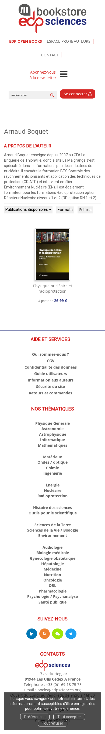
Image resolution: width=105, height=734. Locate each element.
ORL (52, 585)
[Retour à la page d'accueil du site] (52, 18)
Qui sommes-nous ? (50, 354)
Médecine (52, 569)
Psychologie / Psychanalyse (52, 596)
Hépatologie (52, 563)
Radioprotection (52, 495)
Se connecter (76, 93)
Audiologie (52, 547)
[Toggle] (63, 74)
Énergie (53, 485)
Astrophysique (52, 434)
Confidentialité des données (50, 367)
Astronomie (52, 428)
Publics (85, 209)
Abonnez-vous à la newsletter (43, 75)
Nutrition (52, 574)
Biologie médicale (52, 552)
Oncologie (52, 580)
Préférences (35, 717)
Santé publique (52, 602)
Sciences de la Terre (52, 525)
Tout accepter (69, 717)
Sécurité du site (50, 386)
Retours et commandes (50, 392)
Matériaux (52, 457)
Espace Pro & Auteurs (68, 41)
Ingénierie (52, 473)
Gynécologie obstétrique (52, 558)
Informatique (52, 439)
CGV (50, 360)
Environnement (52, 535)
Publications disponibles (27, 209)
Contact (49, 54)
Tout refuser (52, 723)
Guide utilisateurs (50, 373)
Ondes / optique (52, 462)
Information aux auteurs (51, 380)
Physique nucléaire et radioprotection (52, 288)
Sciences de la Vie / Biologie (52, 530)
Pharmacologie (52, 591)
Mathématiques (52, 445)
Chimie (52, 467)
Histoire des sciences (52, 508)
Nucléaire (52, 490)
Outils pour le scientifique (53, 512)
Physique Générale (52, 423)
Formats (65, 209)
